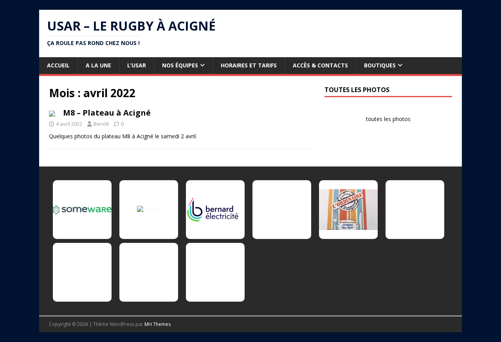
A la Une (98, 65)
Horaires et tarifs (249, 65)
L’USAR (136, 65)
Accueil (58, 65)
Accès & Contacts (320, 65)
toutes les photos (388, 119)
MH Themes (157, 324)
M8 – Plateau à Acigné (107, 112)
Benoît (101, 123)
